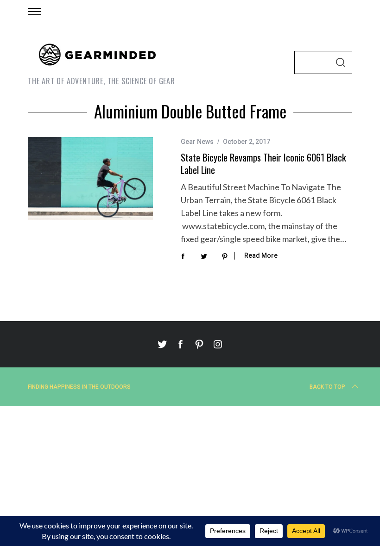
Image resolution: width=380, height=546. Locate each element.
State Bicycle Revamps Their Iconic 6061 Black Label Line (263, 163)
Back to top (327, 387)
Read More (261, 255)
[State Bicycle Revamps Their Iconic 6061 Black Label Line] (90, 178)
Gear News (197, 141)
